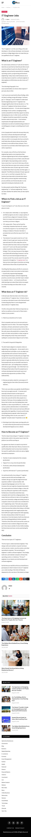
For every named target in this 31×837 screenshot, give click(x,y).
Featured (4, 766)
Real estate (4, 795)
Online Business (6, 792)
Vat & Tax (4, 811)
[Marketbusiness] (15, 2)
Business (4, 11)
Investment (5, 777)
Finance (3, 769)
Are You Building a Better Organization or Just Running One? (20, 698)
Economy (4, 756)
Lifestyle (4, 808)
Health (3, 764)
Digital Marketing (6, 751)
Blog (3, 746)
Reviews (4, 798)
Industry (4, 774)
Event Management (6, 759)
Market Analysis (6, 782)
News (3, 790)
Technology (5, 803)
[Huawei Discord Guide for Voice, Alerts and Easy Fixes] (6, 719)
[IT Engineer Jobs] (15, 36)
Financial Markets (6, 772)
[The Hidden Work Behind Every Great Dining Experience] (15, 633)
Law (3, 779)
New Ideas (4, 787)
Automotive (5, 743)
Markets (4, 785)
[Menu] (3, 2)
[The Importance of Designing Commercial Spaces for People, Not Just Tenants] (15, 608)
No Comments (21, 21)
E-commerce (5, 754)
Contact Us (10, 828)
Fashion (3, 761)
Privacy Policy (19, 828)
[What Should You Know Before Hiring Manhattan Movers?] (15, 658)
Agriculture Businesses (7, 741)
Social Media (5, 800)
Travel (3, 805)
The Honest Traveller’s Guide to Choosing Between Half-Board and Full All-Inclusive (20, 708)
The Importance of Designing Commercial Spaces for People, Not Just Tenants (20, 688)
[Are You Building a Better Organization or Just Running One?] (6, 699)
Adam (7, 19)
